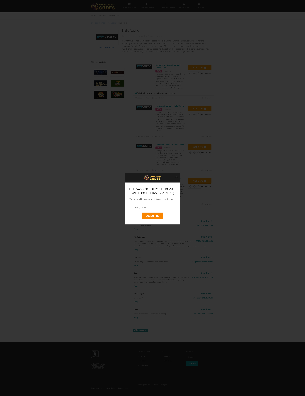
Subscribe (152, 216)
